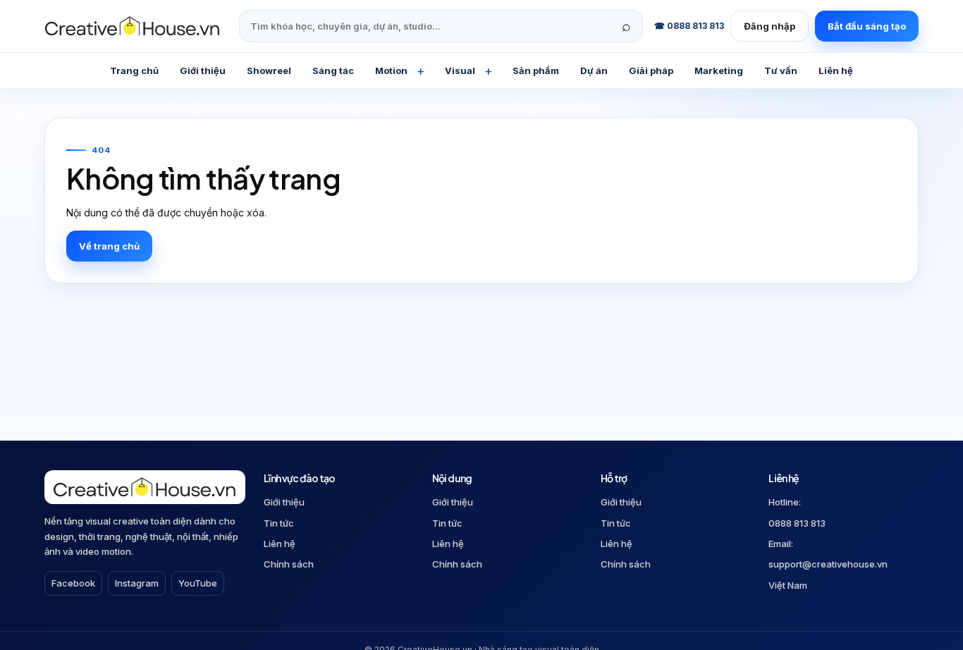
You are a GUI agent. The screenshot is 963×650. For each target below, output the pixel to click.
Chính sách (289, 564)
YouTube (197, 583)
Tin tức (279, 523)
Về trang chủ (109, 246)
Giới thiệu (284, 502)
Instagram (137, 583)
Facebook (73, 583)
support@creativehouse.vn (828, 564)
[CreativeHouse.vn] (136, 26)
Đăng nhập (769, 26)
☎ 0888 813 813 (689, 25)
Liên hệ (279, 543)
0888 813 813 (797, 523)
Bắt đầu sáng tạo (867, 26)
